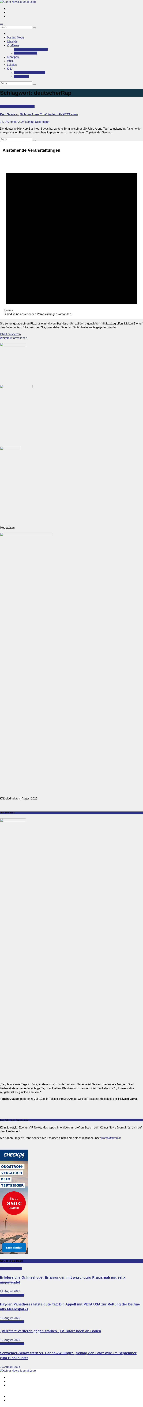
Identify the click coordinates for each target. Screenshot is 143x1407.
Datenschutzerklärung (20, 1400)
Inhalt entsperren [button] (10, 334)
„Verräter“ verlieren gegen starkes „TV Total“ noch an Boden (50, 1331)
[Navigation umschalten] (1, 24)
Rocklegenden (26, 53)
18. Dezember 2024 (12, 121)
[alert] (71, 236)
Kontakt (21, 76)
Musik (10, 60)
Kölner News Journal (30, 72)
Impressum (14, 1396)
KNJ (9, 68)
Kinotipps (13, 57)
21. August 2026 (10, 1291)
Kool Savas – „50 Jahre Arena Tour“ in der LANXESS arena (39, 114)
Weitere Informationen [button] (13, 338)
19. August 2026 (10, 1318)
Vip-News (13, 45)
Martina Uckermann (37, 121)
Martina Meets (15, 37)
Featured (6, 106)
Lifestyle (12, 41)
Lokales (12, 64)
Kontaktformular (111, 1138)
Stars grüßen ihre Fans (31, 49)
